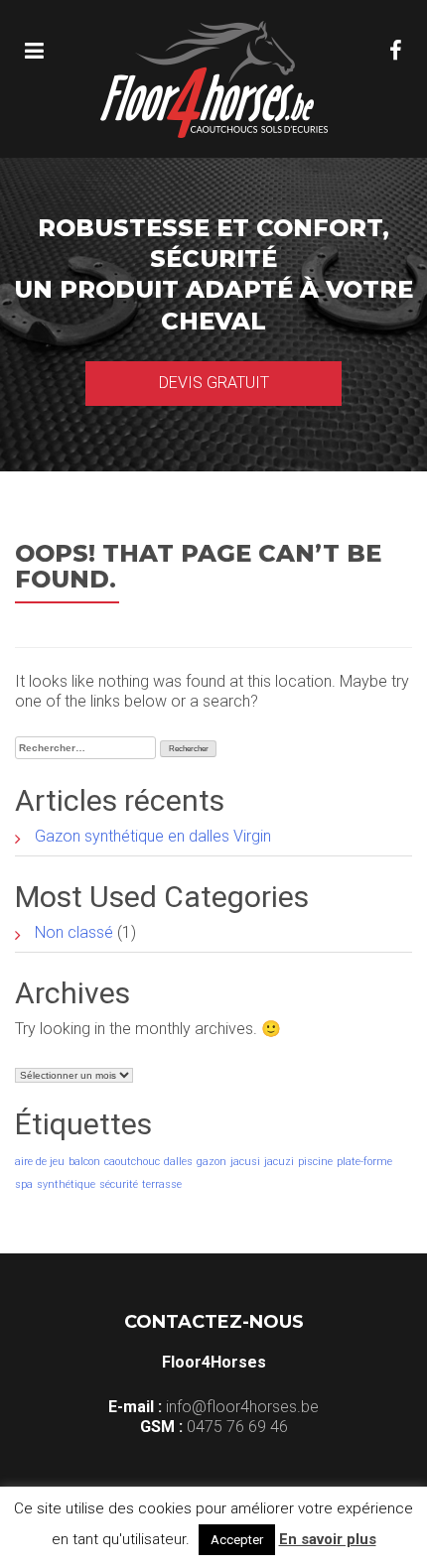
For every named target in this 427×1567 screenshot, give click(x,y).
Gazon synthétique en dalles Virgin (153, 836)
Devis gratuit (214, 382)
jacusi (245, 1161)
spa (24, 1184)
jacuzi (279, 1161)
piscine (315, 1161)
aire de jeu (40, 1161)
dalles (178, 1161)
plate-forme (364, 1161)
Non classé (74, 932)
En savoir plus (327, 1539)
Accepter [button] (237, 1539)
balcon (84, 1161)
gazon (211, 1161)
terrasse (162, 1184)
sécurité (118, 1184)
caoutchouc (132, 1161)
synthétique (66, 1184)
